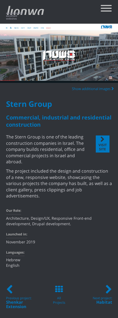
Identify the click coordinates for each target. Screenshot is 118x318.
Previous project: (19, 302)
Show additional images (91, 89)
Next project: (102, 300)
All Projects (59, 300)
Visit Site (103, 147)
